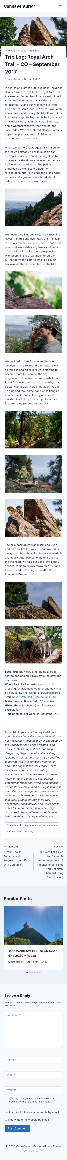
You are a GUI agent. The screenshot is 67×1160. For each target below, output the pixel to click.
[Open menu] (60, 6)
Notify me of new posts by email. (29, 1119)
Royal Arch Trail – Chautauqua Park (34, 697)
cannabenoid (14, 79)
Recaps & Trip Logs (15, 51)
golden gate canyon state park (41, 825)
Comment (13, 1015)
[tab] (27, 972)
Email (10, 1074)
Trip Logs (33, 51)
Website (11, 1089)
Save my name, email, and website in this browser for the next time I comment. (31, 1100)
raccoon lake (13, 831)
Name (11, 1059)
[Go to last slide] (9, 938)
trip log (29, 831)
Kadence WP (35, 1150)
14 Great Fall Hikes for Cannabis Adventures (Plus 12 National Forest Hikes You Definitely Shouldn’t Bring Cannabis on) (49, 862)
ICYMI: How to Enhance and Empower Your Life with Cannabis (15, 855)
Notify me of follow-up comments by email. (32, 1112)
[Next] (57, 938)
